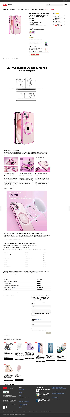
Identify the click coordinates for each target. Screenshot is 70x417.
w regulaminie (35, 272)
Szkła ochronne (21, 393)
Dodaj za (34, 46)
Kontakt (20, 407)
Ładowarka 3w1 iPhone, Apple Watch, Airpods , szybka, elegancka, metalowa (8, 354)
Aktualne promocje (6, 411)
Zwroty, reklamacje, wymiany (23, 405)
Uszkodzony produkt (43, 411)
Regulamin (20, 411)
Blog (20, 395)
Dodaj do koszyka (35, 54)
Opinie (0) (18, 58)
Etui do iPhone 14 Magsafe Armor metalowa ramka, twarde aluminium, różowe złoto (40, 357)
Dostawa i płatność (11, 58)
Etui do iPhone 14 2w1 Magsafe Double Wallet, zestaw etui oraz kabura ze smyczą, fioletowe (29, 354)
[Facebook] (63, 0)
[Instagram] (66, 0)
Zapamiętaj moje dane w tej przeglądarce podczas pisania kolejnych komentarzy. (39, 330)
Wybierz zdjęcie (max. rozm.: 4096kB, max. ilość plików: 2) (41, 314)
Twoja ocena (34, 304)
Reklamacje (25, 411)
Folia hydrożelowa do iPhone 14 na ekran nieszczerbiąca (60, 356)
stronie (14, 287)
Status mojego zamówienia (23, 404)
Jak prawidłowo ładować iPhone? (57, 399)
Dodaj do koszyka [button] (19, 359)
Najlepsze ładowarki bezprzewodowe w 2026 (58, 393)
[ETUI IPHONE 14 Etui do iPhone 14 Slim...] (0, 208)
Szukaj (61, 5)
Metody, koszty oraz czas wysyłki (23, 401)
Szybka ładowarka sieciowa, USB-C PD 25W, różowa (18, 375)
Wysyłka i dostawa (14, 411)
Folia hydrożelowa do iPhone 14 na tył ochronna (50, 356)
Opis (4, 58)
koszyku (26, 249)
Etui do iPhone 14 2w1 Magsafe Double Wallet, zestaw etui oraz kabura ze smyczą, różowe (8, 376)
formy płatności (15, 292)
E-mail (33, 324)
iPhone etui (20, 392)
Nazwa (33, 320)
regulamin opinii (38, 319)
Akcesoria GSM (21, 389)
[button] (46, 44)
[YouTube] (64, 0)
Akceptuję (36, 319)
